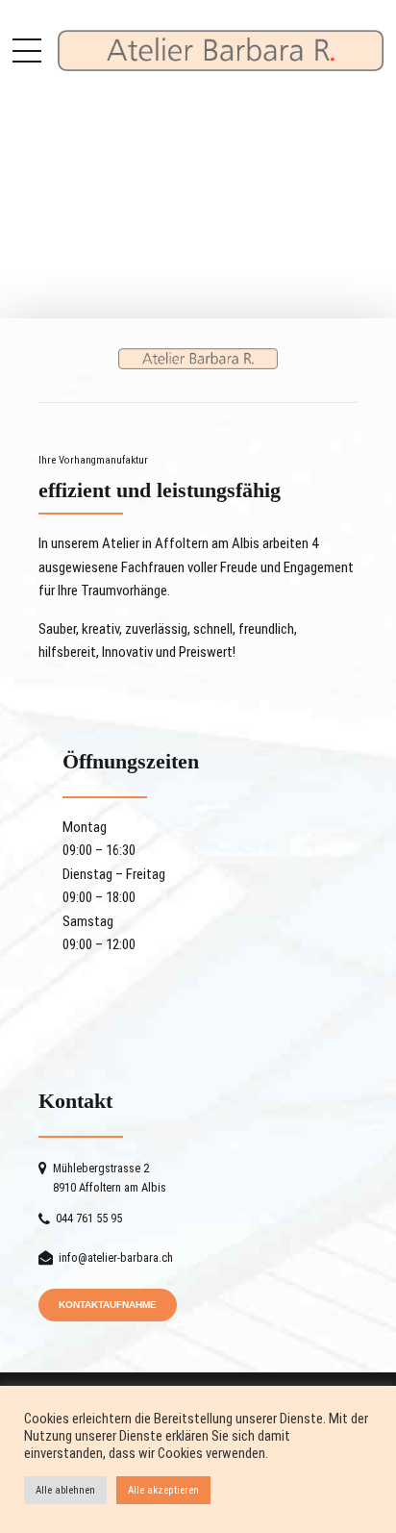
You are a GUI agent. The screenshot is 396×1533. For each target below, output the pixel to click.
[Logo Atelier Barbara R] (198, 358)
